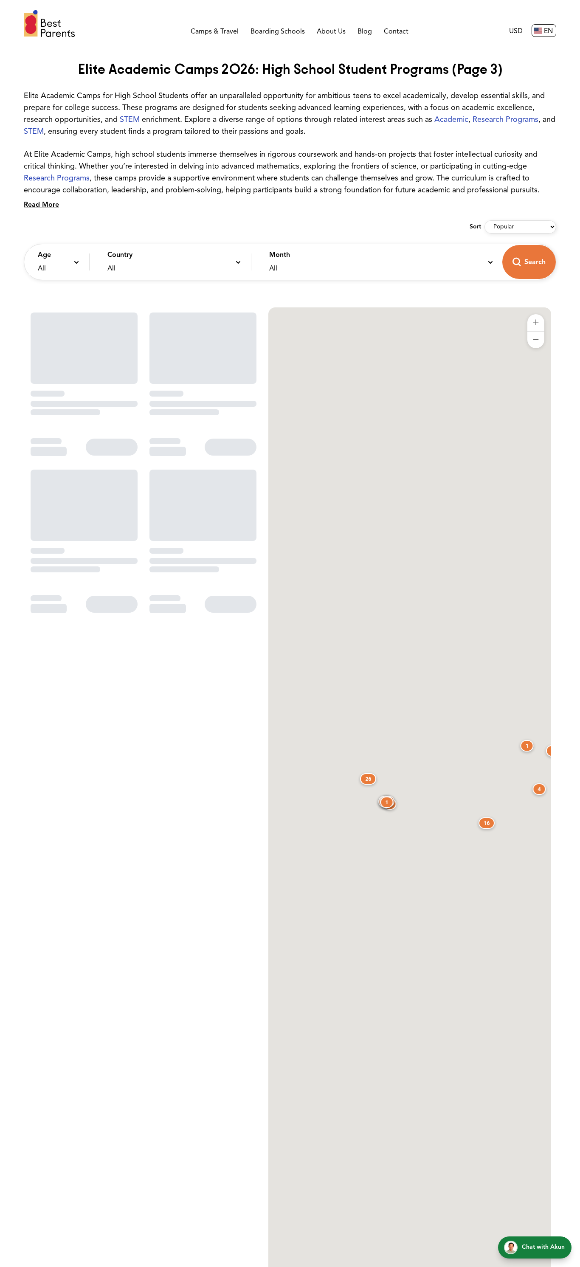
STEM (130, 120)
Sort (475, 227)
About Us (331, 31)
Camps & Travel (215, 31)
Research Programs (505, 120)
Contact (396, 31)
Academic (451, 120)
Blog (365, 31)
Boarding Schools (278, 31)
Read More (41, 205)
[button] (54, 262)
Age (44, 255)
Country (119, 255)
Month (279, 255)
